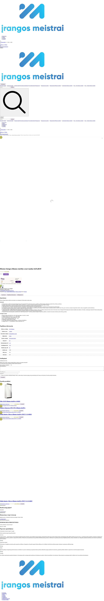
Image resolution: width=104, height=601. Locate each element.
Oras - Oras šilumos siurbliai (78, 85)
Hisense (25, 291)
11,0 (10, 343)
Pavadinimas (2, 371)
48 (9, 347)
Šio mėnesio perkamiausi (24, 85)
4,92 (10, 345)
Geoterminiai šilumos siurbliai (67, 85)
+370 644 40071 (3, 42)
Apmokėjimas (4, 597)
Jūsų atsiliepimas (3, 366)
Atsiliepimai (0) (20, 294)
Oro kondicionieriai (31, 85)
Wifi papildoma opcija (13, 333)
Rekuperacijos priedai (45, 85)
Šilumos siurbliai (58, 85)
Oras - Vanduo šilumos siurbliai (89, 85)
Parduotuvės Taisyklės (6, 598)
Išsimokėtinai (4, 124)
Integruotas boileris (12, 338)
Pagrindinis (4, 592)
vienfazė (10, 331)
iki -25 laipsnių (11, 329)
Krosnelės (1, 85)
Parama (3, 37)
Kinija (10, 336)
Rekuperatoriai (52, 85)
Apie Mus (4, 38)
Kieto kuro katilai (10, 85)
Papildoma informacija (11, 294)
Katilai (5, 85)
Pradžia (1, 135)
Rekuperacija (37, 85)
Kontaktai (4, 39)
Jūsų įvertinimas (3, 365)
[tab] (4, 295)
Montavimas (4, 36)
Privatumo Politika (5, 599)
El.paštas (2, 373)
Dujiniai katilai (17, 85)
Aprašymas (4, 294)
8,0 (9, 340)
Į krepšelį (6, 274)
